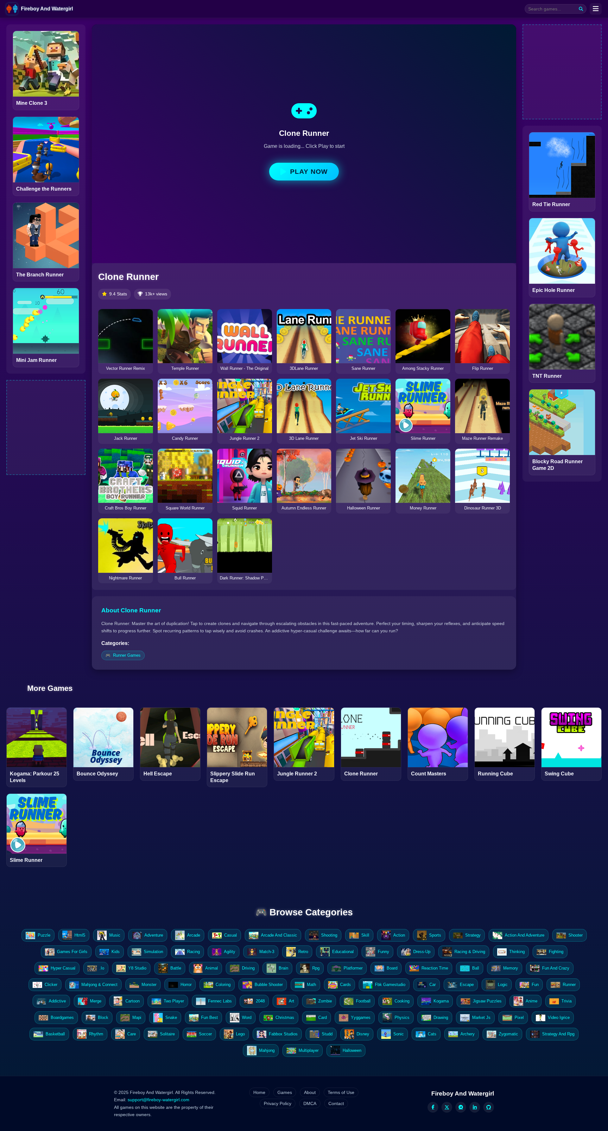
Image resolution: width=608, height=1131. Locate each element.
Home (259, 1092)
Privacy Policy (277, 1103)
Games (284, 1092)
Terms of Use (341, 1092)
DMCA (309, 1103)
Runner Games (127, 655)
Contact (336, 1103)
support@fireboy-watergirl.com (158, 1099)
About (310, 1092)
